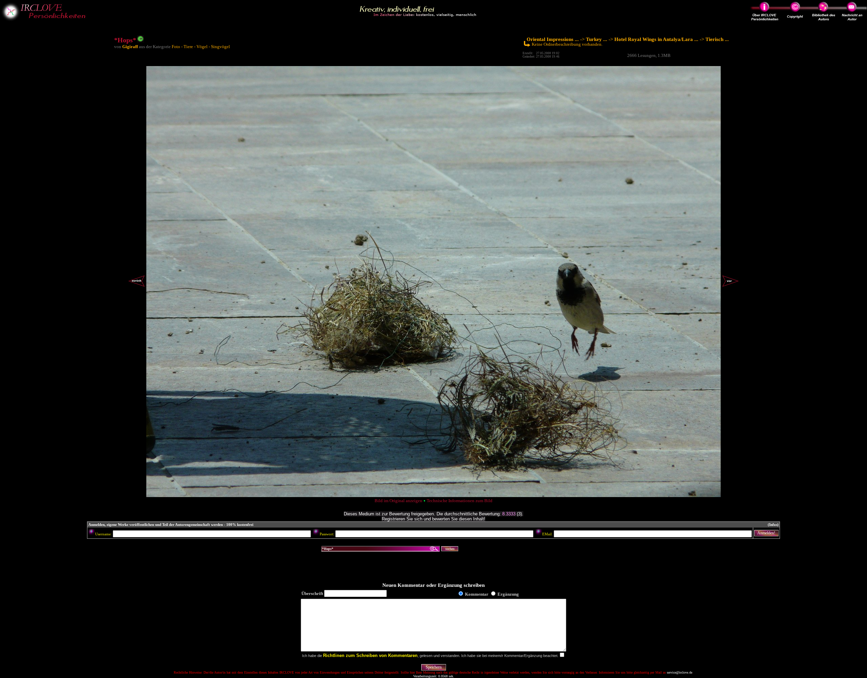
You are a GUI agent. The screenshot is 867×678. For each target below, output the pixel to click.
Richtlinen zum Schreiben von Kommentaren (370, 655)
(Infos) (773, 525)
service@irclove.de (679, 672)
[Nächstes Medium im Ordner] (730, 286)
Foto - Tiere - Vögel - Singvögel (201, 46)
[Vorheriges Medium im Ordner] (136, 286)
